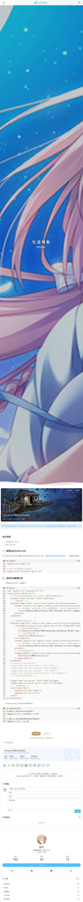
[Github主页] (12, 871)
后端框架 (77, 490)
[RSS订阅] (71, 871)
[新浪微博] (17, 765)
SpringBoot (9, 742)
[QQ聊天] (32, 871)
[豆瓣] (22, 765)
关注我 (41, 865)
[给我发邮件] (51, 871)
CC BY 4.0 (36, 758)
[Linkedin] (26, 765)
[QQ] (4, 765)
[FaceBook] (30, 765)
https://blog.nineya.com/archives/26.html (16, 753)
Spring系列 (69, 490)
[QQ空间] (9, 765)
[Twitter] (35, 765)
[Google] (39, 765)
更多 (77, 879)
